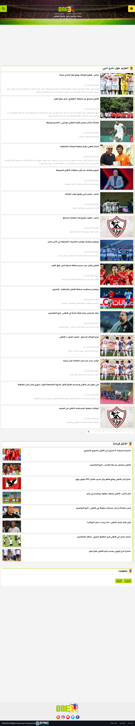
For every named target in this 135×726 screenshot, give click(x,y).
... (92, 432)
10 (103, 432)
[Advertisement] (67, 43)
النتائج (119, 581)
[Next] (88, 432)
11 (99, 432)
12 (96, 432)
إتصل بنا (122, 723)
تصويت (127, 581)
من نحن (130, 723)
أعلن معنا (114, 723)
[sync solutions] (42, 723)
